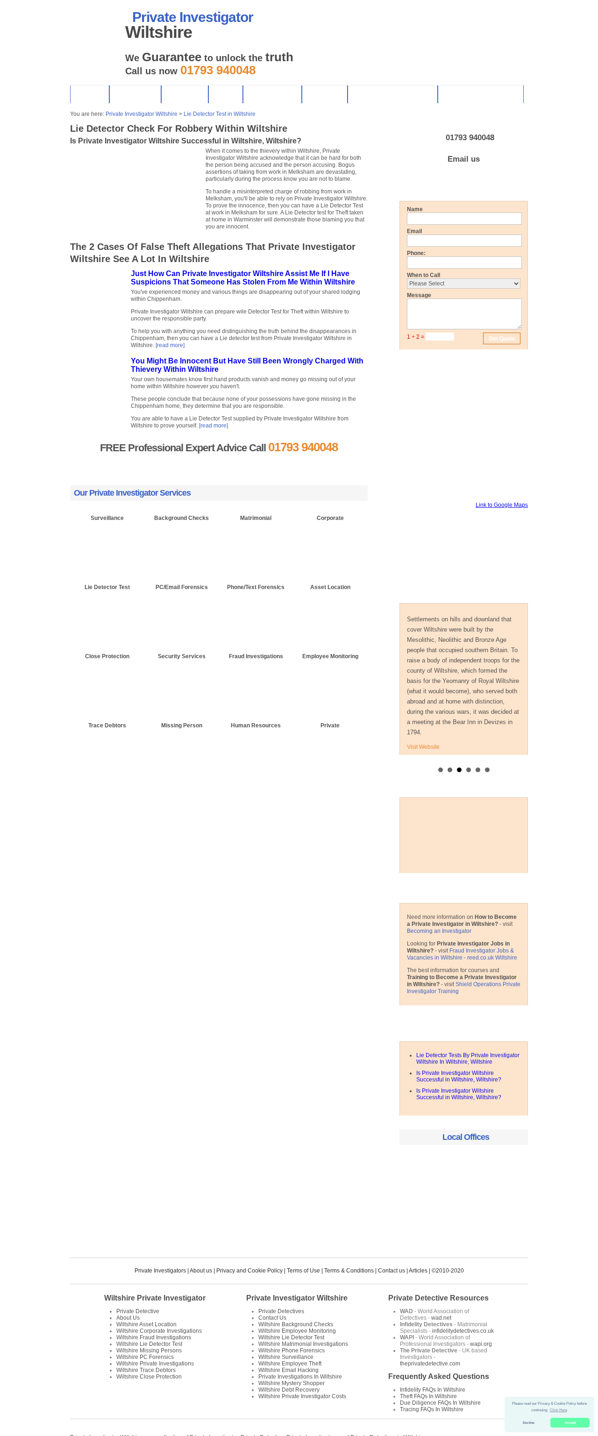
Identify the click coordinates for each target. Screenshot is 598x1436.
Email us (464, 159)
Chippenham (463, 1163)
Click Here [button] (558, 1410)
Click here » (107, 568)
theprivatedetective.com (430, 1363)
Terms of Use (303, 1270)
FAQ (225, 94)
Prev (411, 639)
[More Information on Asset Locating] (330, 611)
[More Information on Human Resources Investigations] (256, 750)
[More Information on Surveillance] (107, 542)
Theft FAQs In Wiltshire (428, 1396)
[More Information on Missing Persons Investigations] (181, 750)
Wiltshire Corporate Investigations (159, 1331)
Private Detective (137, 1311)
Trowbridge (464, 1224)
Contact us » (257, 466)
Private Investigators (160, 1270)
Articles (418, 1270)
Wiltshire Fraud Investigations (153, 1337)
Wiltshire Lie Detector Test (149, 1344)
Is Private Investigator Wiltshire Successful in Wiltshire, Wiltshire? (458, 1076)
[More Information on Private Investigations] (330, 750)
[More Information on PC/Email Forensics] (181, 611)
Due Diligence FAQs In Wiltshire (440, 1403)
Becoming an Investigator (439, 931)
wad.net (441, 1318)
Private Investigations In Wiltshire (300, 1376)
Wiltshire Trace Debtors (146, 1370)
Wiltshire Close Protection (149, 1376)
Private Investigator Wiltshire (142, 114)
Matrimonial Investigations (392, 94)
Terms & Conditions (349, 1270)
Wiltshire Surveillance (285, 1357)
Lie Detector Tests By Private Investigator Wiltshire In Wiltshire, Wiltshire (468, 1058)
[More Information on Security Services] (181, 680)
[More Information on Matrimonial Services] (256, 542)
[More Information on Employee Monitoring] (330, 680)
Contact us (391, 1270)
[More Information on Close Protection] (107, 680)
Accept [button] (570, 1423)
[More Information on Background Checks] (181, 542)
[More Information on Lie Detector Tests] (107, 611)
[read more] (170, 345)
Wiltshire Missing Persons (149, 1350)
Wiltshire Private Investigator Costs (302, 1396)
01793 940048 (470, 137)
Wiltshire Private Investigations (155, 1363)
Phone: (416, 253)
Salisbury (464, 1193)
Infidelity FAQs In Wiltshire (432, 1389)
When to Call (423, 275)
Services (324, 94)
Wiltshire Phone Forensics (291, 1350)
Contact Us (135, 94)
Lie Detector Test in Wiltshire (220, 114)
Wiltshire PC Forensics (145, 1357)
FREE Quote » (181, 466)
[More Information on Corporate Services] (330, 542)
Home (89, 94)
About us (201, 1270)
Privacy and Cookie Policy (249, 1270)
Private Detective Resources (438, 1298)
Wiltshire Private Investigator (155, 1298)
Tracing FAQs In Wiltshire (431, 1409)
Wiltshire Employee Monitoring (297, 1331)
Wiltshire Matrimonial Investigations (303, 1344)
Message (419, 295)
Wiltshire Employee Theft (289, 1363)
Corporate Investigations (480, 94)
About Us (184, 94)
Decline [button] (528, 1423)
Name (415, 209)
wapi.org (481, 1344)
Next (81, 231)
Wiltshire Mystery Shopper (291, 1383)
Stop (92, 231)
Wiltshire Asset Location (146, 1324)
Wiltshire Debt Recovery (289, 1389)
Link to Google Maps (502, 505)
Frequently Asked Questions (438, 1376)
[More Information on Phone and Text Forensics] (256, 611)
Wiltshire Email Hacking (288, 1370)
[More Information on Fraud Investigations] (256, 680)
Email (414, 231)
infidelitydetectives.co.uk (463, 1331)
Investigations (272, 94)
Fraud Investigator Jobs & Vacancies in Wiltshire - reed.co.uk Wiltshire (462, 954)
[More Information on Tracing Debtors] (107, 750)
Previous (73, 231)
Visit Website (423, 747)
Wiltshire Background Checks (295, 1324)
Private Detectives (281, 1311)
